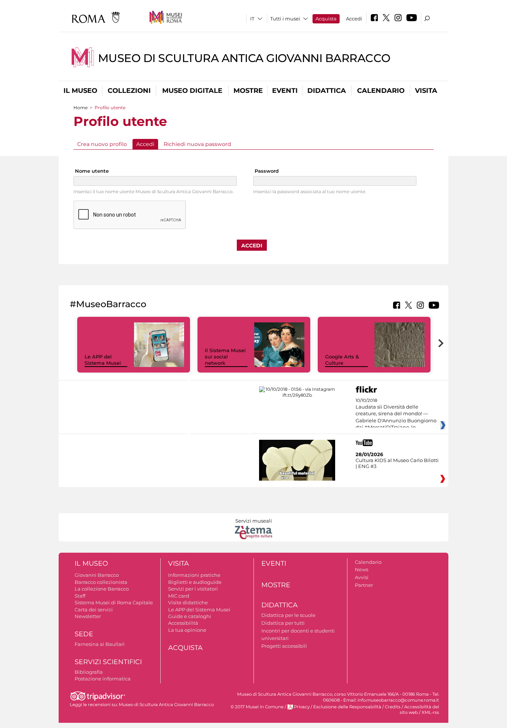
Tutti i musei (285, 19)
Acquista (326, 19)
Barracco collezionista (101, 582)
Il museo (80, 91)
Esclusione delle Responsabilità (347, 706)
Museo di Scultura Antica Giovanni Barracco (244, 58)
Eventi (285, 91)
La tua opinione (187, 630)
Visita (426, 91)
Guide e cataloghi (189, 616)
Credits (392, 706)
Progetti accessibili (284, 646)
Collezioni (129, 91)
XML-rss (430, 712)
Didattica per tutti (283, 623)
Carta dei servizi (94, 609)
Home (80, 107)
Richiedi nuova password (197, 144)
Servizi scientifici (108, 662)
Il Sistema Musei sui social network (225, 356)
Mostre (248, 91)
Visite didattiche (188, 602)
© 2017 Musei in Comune (257, 706)
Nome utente (92, 171)
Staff (80, 596)
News (361, 569)
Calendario (381, 91)
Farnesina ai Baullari (100, 644)
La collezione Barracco (102, 589)
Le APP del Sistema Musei (103, 360)
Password (267, 171)
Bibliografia (89, 672)
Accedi (354, 19)
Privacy (302, 706)
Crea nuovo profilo (102, 144)
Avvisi (362, 577)
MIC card (178, 596)
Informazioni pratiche (194, 575)
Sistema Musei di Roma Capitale (114, 602)
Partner (364, 585)
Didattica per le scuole (288, 615)
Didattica (326, 91)
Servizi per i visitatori (193, 589)
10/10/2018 (396, 414)
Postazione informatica (103, 679)
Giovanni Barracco (97, 575)
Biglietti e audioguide (195, 582)
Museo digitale (192, 91)
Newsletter (88, 616)
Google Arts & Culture (342, 360)
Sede (84, 634)
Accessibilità (183, 623)
